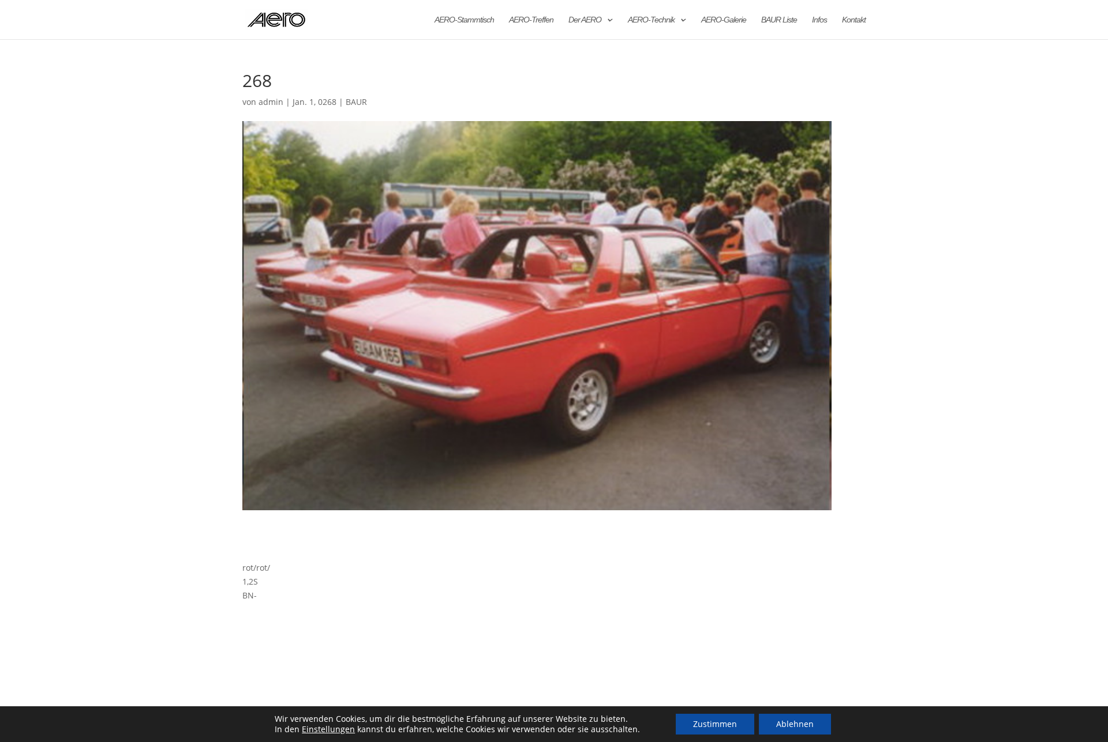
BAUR (356, 101)
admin (271, 101)
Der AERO (584, 20)
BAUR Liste (779, 20)
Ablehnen (795, 723)
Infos (819, 20)
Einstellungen (328, 729)
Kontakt (854, 20)
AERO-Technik (651, 20)
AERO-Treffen (531, 20)
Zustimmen (715, 723)
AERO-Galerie (723, 20)
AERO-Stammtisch (464, 20)
